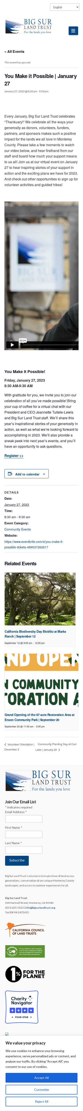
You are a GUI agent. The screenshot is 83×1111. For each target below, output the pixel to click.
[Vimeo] (45, 4)
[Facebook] (28, 4)
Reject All (41, 1101)
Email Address (16, 812)
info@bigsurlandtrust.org (40, 907)
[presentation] (40, 599)
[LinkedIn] (37, 4)
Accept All (41, 1078)
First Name (13, 827)
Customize (41, 1089)
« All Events (14, 51)
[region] (41, 1073)
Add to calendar (27, 474)
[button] (73, 30)
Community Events (17, 529)
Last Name (13, 843)
